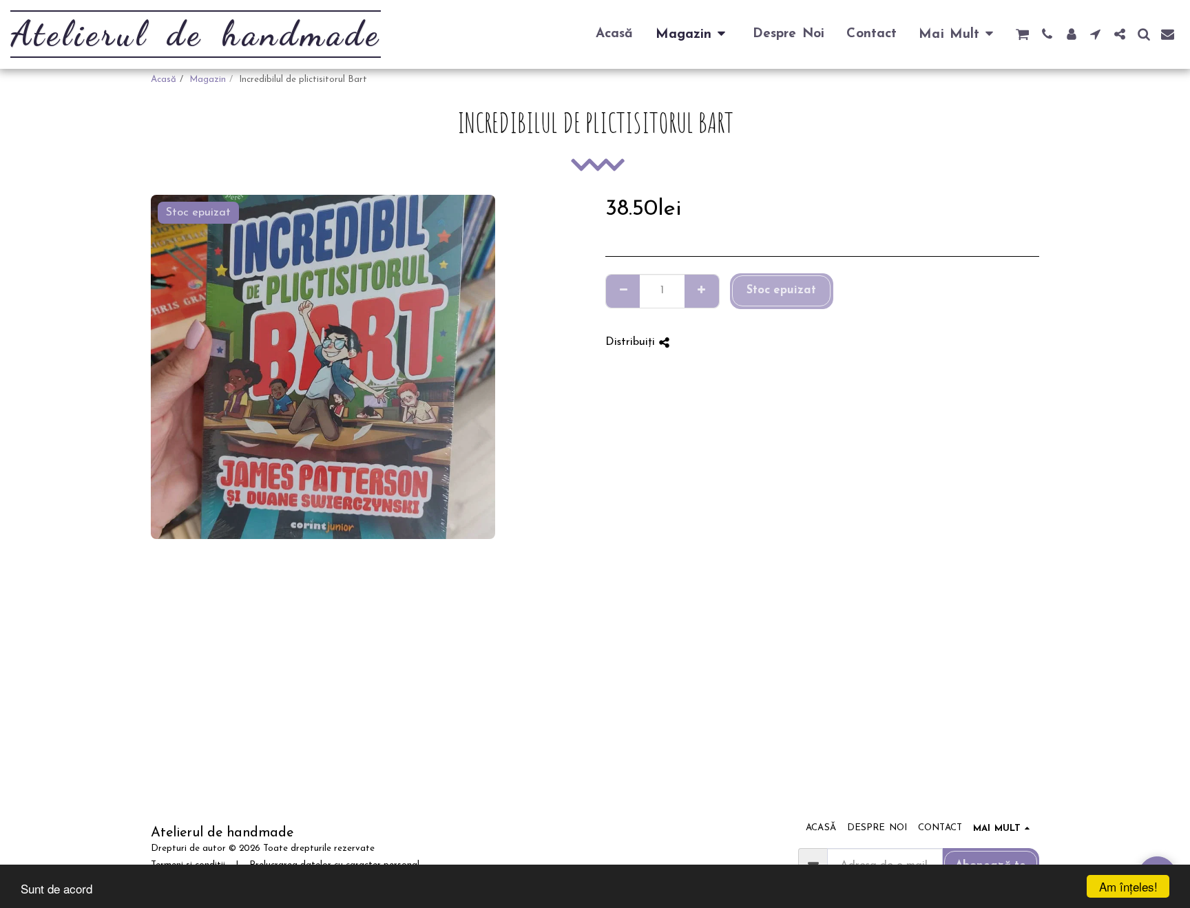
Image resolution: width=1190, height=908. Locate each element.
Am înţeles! (1128, 886)
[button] (1022, 34)
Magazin (207, 79)
